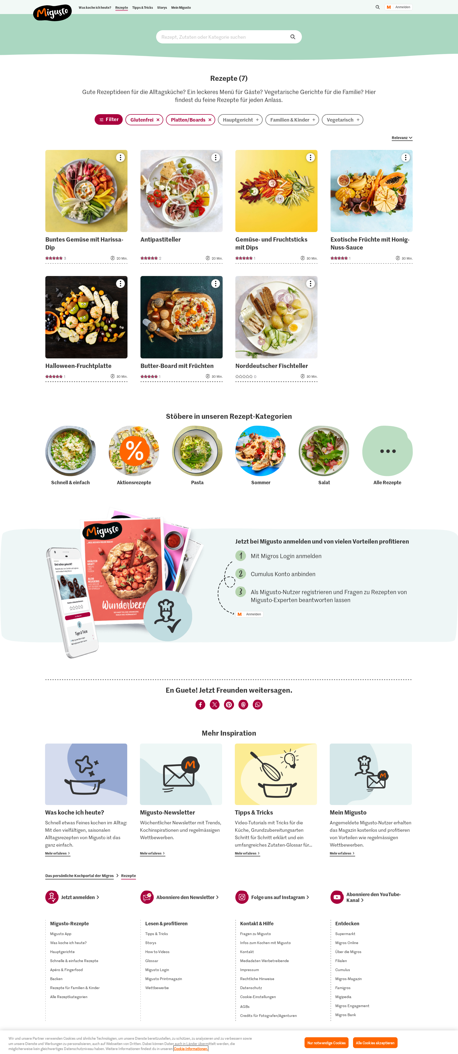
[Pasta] (197, 456)
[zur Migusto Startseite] (52, 8)
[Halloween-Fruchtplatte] (86, 330)
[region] (229, 1042)
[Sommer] (260, 456)
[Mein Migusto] (371, 800)
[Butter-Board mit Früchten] (181, 330)
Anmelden (402, 7)
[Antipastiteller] (181, 208)
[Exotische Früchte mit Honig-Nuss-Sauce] (372, 208)
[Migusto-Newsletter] (181, 800)
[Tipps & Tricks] (276, 800)
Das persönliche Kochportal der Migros (79, 875)
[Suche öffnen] (377, 7)
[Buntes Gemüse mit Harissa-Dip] (86, 208)
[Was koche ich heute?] (86, 800)
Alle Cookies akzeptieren (375, 1042)
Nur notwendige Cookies (326, 1042)
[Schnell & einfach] (70, 456)
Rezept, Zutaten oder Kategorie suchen (229, 36)
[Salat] (324, 456)
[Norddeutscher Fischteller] (276, 330)
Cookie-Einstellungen (258, 996)
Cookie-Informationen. (191, 1048)
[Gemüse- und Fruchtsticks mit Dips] (276, 208)
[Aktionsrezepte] (134, 456)
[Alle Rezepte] (387, 456)
